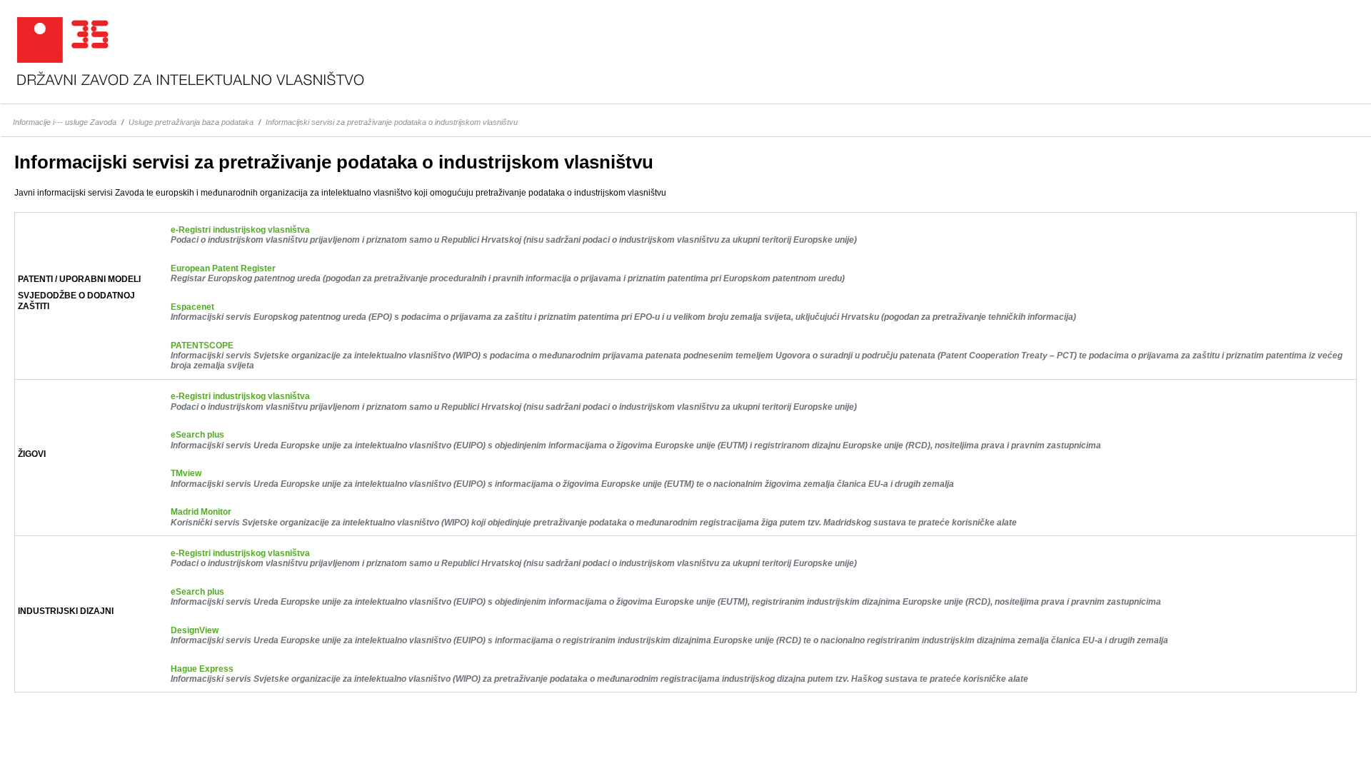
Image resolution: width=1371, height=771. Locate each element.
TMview (186, 473)
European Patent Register (223, 268)
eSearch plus (197, 435)
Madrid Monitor (201, 512)
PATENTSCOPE (202, 346)
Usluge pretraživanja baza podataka (191, 122)
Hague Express (202, 669)
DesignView (195, 630)
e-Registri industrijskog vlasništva (240, 230)
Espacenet (192, 307)
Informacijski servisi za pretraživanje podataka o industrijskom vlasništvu (392, 122)
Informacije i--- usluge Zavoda (64, 122)
